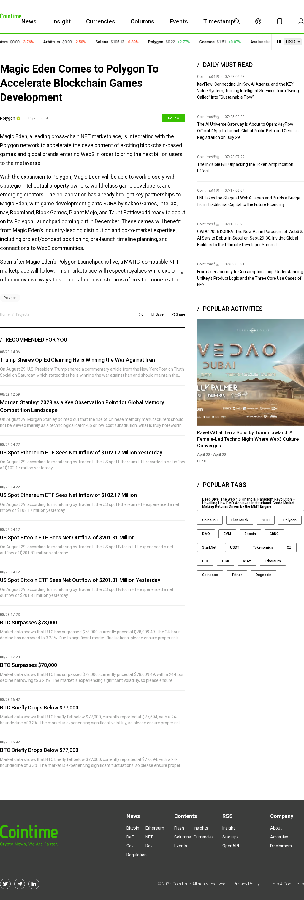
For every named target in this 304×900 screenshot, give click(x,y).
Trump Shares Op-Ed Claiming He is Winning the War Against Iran (77, 360)
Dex (149, 846)
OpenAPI (230, 846)
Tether (237, 575)
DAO (206, 534)
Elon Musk (239, 520)
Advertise (279, 837)
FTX (205, 561)
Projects (23, 314)
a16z (247, 561)
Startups (230, 837)
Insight (61, 21)
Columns (142, 21)
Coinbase (210, 575)
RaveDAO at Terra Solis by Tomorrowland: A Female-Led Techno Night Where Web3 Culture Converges (248, 439)
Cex (130, 846)
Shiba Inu (210, 520)
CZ (289, 547)
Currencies (100, 21)
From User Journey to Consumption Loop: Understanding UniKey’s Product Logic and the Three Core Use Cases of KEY (250, 278)
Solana (95, 42)
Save (160, 314)
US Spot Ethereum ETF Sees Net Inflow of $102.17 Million (68, 495)
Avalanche (254, 42)
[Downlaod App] (280, 21)
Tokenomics (263, 547)
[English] (258, 21)
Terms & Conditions (285, 884)
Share (180, 314)
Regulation (136, 854)
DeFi (130, 837)
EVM (227, 534)
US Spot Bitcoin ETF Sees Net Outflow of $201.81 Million (67, 537)
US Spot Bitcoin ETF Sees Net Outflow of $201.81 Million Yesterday (80, 580)
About (276, 828)
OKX (225, 561)
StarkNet (209, 547)
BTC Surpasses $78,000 (28, 622)
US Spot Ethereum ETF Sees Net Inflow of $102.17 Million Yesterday (81, 452)
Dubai (201, 461)
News (29, 21)
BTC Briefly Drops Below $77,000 (39, 707)
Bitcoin (250, 534)
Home (5, 314)
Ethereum (273, 561)
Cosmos (200, 42)
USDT (234, 547)
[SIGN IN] (301, 21)
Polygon (149, 42)
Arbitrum (45, 42)
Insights (201, 828)
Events (179, 21)
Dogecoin (263, 575)
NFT (149, 837)
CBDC (274, 534)
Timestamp (218, 21)
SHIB (266, 520)
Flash (179, 828)
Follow (173, 118)
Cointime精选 (208, 76)
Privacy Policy (246, 884)
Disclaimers (281, 846)
